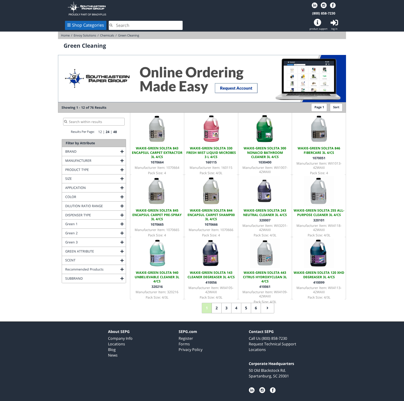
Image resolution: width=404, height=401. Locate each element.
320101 (319, 220)
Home (124, 8)
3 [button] (226, 308)
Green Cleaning (128, 35)
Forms (184, 344)
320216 (157, 286)
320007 (265, 220)
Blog (112, 349)
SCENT (89, 260)
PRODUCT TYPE (95, 169)
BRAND (89, 151)
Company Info (120, 338)
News (113, 355)
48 (115, 132)
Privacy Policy (190, 349)
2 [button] (217, 308)
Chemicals (107, 35)
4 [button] (236, 308)
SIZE (87, 178)
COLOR (89, 197)
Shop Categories (88, 25)
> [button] (267, 308)
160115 (211, 162)
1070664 (157, 162)
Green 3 (90, 242)
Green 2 (90, 233)
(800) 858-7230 (323, 13)
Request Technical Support (272, 344)
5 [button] (246, 308)
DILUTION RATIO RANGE (95, 206)
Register (186, 338)
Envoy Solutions (85, 35)
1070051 (318, 158)
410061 (265, 286)
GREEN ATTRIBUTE (95, 251)
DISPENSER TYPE (95, 215)
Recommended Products (95, 269)
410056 (211, 282)
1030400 (264, 162)
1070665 (157, 224)
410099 (319, 282)
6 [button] (256, 308)
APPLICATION (94, 187)
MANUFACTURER (95, 160)
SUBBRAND (93, 278)
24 (107, 132)
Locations (116, 344)
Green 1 (90, 224)
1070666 (211, 224)
